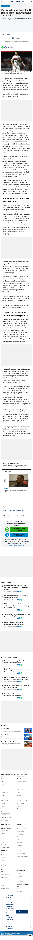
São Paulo (21, 516)
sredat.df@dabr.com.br (16, 546)
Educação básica (20, 776)
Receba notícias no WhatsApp (19, 529)
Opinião (3, 803)
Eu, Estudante (22, 774)
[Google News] (11, 48)
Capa (2, 776)
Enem (18, 787)
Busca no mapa (20, 831)
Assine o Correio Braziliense (7, 865)
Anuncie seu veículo (5, 874)
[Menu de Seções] (2, 2)
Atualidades (19, 891)
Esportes (8, 34)
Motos (2, 885)
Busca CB (3, 860)
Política (2, 781)
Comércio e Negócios (6, 847)
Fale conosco (20, 806)
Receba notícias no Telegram (19, 534)
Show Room (19, 842)
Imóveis (3, 833)
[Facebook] (5, 48)
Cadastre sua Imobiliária (22, 856)
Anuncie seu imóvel (21, 828)
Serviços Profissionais (6, 844)
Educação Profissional (22, 800)
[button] (13, 928)
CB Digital (3, 857)
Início (2, 34)
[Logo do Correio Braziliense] (16, 2)
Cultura (18, 792)
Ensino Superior (20, 778)
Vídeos (2, 882)
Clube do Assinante (5, 863)
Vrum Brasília (20, 881)
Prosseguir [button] (22, 912)
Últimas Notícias (20, 789)
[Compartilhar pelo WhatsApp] (21, 591)
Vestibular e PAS (20, 795)
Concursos (21, 809)
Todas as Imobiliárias (21, 853)
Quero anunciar (4, 830)
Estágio (18, 784)
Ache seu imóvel (20, 826)
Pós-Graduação (20, 803)
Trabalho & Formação (21, 781)
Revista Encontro (23, 884)
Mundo (2, 789)
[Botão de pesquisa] (31, 2)
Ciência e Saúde (4, 800)
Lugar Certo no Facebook (22, 850)
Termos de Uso (4, 820)
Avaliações (3, 880)
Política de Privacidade (6, 817)
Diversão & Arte (4, 792)
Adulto (2, 842)
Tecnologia (3, 809)
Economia (3, 787)
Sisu (18, 798)
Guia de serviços (20, 839)
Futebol (6, 511)
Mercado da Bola (9, 516)
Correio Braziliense (8, 774)
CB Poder (19, 879)
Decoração (19, 845)
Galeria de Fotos (20, 848)
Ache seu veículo (5, 871)
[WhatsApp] (2, 48)
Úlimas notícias (20, 837)
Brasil (2, 784)
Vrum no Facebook (5, 888)
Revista (18, 889)
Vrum (3, 870)
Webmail (3, 826)
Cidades (3, 778)
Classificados (6, 829)
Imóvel (19, 824)
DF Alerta (19, 873)
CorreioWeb (5, 824)
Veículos (3, 836)
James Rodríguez (17, 511)
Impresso (4, 850)
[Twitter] (8, 48)
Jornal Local (19, 876)
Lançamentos (20, 834)
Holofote (3, 806)
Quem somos (4, 814)
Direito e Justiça (4, 798)
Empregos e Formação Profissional (6, 839)
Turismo (3, 811)
